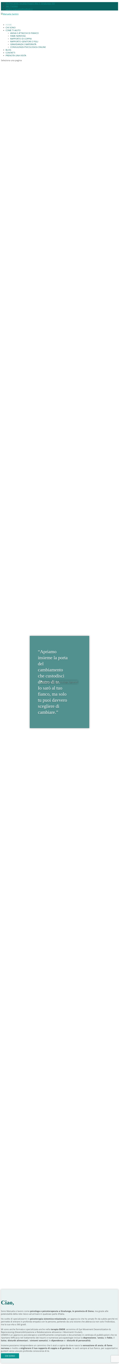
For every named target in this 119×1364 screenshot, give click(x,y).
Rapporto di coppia (21, 38)
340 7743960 (12, 6)
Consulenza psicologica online (28, 47)
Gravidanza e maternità (23, 44)
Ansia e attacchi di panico (24, 33)
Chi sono (10, 1355)
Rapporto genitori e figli (24, 41)
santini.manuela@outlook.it (19, 9)
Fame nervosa (18, 35)
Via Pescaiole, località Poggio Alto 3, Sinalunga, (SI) (30, 3)
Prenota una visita (16, 55)
